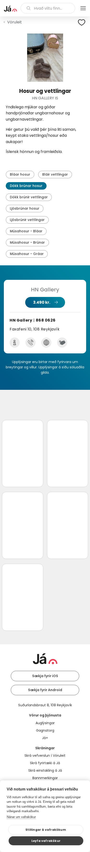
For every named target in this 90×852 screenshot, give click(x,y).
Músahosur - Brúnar (27, 242)
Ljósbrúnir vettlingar (27, 219)
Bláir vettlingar (55, 174)
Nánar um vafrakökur (21, 817)
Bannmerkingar (45, 778)
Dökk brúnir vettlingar (29, 197)
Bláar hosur (20, 174)
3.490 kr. (41, 302)
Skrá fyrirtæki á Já (45, 763)
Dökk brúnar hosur (26, 185)
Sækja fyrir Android (45, 689)
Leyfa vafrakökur (45, 841)
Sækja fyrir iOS (45, 675)
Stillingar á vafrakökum (45, 830)
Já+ (45, 737)
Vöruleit (14, 22)
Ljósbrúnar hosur (24, 208)
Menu (83, 8)
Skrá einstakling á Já (45, 770)
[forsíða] (10, 9)
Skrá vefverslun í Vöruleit (45, 755)
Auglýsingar (45, 723)
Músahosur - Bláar (26, 231)
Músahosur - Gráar (27, 253)
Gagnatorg (45, 730)
